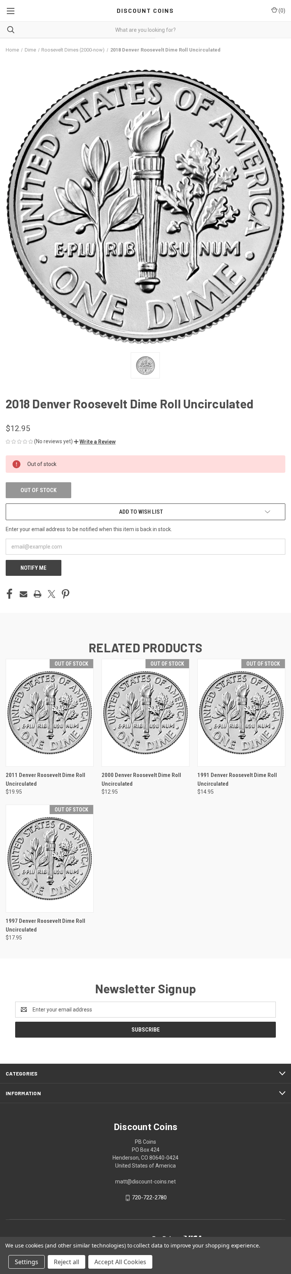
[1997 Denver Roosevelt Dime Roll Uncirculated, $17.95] (49, 858)
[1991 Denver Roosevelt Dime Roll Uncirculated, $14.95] (241, 712)
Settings (26, 1262)
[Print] (37, 594)
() (281, 11)
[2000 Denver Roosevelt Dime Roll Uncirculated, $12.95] (145, 712)
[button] (95, 442)
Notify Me (33, 567)
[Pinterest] (65, 594)
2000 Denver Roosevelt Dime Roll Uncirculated (141, 779)
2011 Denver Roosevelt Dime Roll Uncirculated (45, 779)
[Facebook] (9, 594)
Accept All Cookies (120, 1262)
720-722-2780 (149, 1197)
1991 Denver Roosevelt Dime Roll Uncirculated (237, 779)
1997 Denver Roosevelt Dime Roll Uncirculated (45, 925)
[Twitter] (51, 594)
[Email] (23, 594)
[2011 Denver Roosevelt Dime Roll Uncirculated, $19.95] (49, 712)
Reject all (66, 1262)
